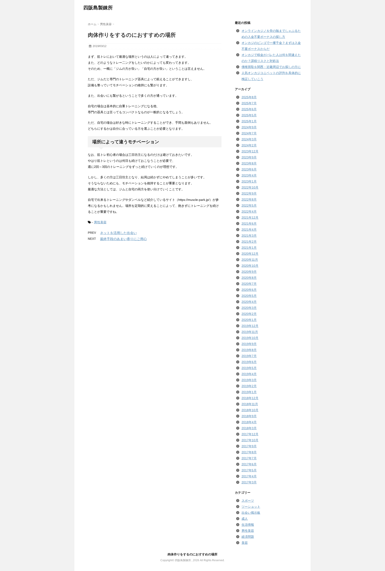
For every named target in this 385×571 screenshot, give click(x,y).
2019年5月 (249, 368)
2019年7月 (249, 356)
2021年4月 (249, 229)
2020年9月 (249, 271)
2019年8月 (249, 350)
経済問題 (248, 536)
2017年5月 (249, 470)
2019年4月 (249, 374)
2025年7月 (249, 103)
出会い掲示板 (251, 512)
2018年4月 (249, 422)
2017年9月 (249, 446)
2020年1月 (249, 320)
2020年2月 (249, 314)
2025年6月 (249, 109)
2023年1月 (249, 181)
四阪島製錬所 (98, 7)
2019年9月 (249, 344)
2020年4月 (249, 302)
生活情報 (248, 524)
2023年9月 (249, 157)
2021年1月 (249, 247)
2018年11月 (250, 404)
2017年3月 (249, 482)
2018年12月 (250, 398)
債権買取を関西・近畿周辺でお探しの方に (271, 67)
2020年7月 (249, 284)
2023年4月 (249, 175)
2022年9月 (249, 193)
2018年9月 (249, 416)
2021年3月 (249, 235)
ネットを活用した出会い (118, 233)
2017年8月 (249, 452)
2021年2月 (249, 241)
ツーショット (251, 506)
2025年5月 (249, 115)
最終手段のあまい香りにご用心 (123, 239)
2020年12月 (250, 253)
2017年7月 (249, 458)
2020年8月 (249, 277)
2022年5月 (249, 205)
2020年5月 (249, 296)
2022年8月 (249, 199)
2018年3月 (249, 428)
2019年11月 (250, 332)
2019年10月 (250, 338)
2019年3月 (249, 380)
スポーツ (248, 500)
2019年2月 (249, 386)
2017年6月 (249, 464)
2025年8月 (249, 97)
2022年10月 (250, 187)
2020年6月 (249, 290)
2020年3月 (249, 308)
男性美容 (100, 222)
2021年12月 (250, 217)
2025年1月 (249, 121)
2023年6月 (249, 169)
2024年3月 (249, 139)
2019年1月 (249, 392)
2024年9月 (249, 127)
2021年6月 (249, 223)
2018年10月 (250, 410)
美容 (245, 542)
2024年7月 (249, 133)
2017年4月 (249, 476)
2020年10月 (250, 265)
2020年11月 (250, 259)
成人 (245, 518)
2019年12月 (250, 326)
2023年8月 (249, 163)
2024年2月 (249, 145)
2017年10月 (250, 440)
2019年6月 (249, 362)
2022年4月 (249, 211)
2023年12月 (250, 151)
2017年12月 (250, 434)
